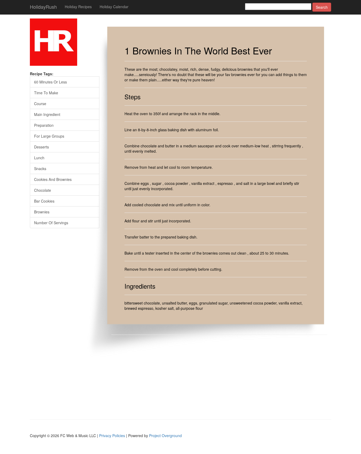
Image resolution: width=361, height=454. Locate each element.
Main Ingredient (47, 114)
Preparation (44, 125)
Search (322, 7)
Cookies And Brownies (53, 179)
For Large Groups (49, 136)
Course (40, 103)
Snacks (40, 168)
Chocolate (42, 190)
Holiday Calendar (114, 6)
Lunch (39, 157)
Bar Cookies (44, 201)
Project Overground (165, 435)
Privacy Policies (112, 435)
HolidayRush (43, 6)
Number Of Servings (51, 222)
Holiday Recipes (78, 6)
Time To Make (46, 92)
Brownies (41, 211)
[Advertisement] (223, 377)
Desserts (41, 146)
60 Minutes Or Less (50, 82)
